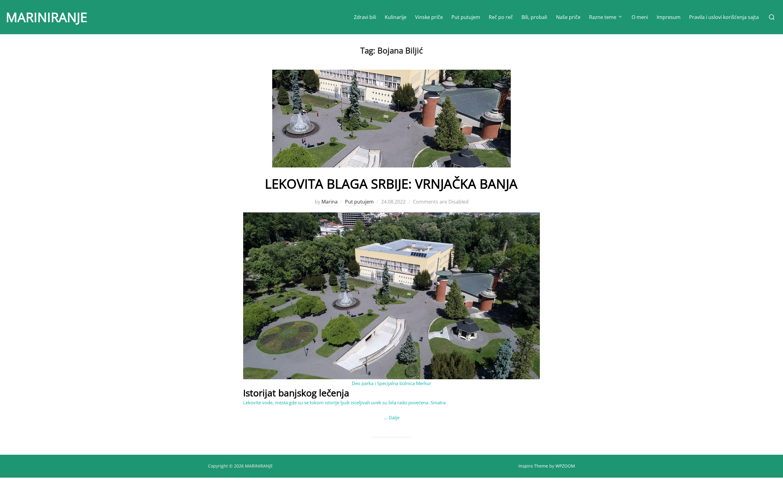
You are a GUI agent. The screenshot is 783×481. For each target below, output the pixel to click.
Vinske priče (429, 17)
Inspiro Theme (533, 466)
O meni (640, 17)
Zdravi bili (365, 17)
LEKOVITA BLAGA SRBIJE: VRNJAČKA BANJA (391, 183)
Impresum (669, 17)
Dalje (394, 417)
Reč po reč (501, 17)
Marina (329, 201)
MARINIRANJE (46, 17)
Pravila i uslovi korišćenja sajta (724, 17)
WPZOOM (565, 466)
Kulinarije (395, 17)
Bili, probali (534, 17)
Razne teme (602, 17)
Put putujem (465, 17)
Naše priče (568, 17)
